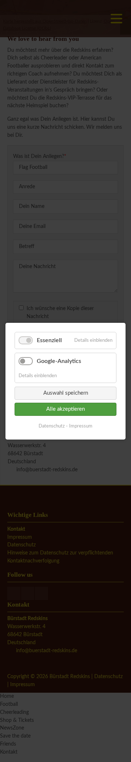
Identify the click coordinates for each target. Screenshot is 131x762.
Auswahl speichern (65, 392)
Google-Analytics (59, 361)
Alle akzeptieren (65, 408)
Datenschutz (52, 425)
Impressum (80, 425)
